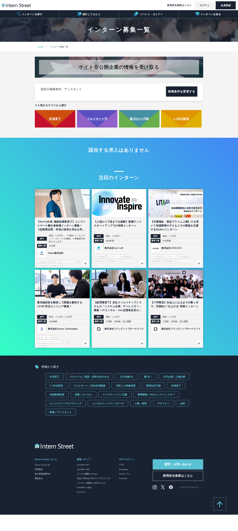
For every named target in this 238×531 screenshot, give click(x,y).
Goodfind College (84, 487)
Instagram (123, 469)
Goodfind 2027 (83, 465)
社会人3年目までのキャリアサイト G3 (93, 478)
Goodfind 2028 (83, 469)
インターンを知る (210, 14)
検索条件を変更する (181, 91)
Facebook (123, 478)
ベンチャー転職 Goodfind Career (91, 483)
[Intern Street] (16, 6)
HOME (41, 47)
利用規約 (39, 469)
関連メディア (84, 459)
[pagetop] (219, 503)
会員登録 (226, 5)
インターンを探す (32, 14)
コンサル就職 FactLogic (87, 474)
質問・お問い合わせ (178, 464)
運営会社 (39, 478)
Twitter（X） (125, 474)
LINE (121, 465)
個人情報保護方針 (43, 474)
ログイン (205, 5)
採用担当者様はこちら (179, 5)
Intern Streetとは (42, 465)
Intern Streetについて (46, 459)
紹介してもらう (92, 14)
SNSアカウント (127, 459)
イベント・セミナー (151, 14)
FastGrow (81, 492)
